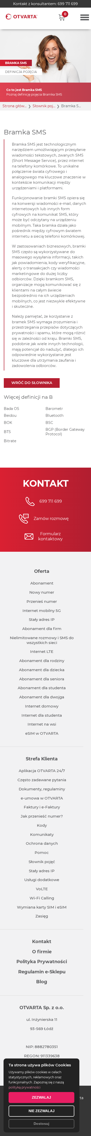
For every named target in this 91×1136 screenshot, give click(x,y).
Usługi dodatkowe (41, 879)
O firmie (42, 952)
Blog (41, 982)
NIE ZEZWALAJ (42, 1111)
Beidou (10, 415)
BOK (8, 422)
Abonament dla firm (41, 628)
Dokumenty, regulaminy (42, 789)
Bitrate (10, 441)
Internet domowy (41, 706)
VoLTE (42, 888)
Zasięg (41, 916)
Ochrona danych (42, 843)
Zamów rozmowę (51, 518)
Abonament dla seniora (41, 679)
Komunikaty (42, 834)
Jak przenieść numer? (42, 816)
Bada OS (11, 408)
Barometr (54, 408)
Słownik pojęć (42, 861)
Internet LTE (41, 651)
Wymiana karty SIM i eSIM (41, 907)
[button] (62, 17)
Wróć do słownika (31, 382)
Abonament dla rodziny (41, 660)
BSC (49, 422)
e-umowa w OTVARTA (42, 798)
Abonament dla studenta (42, 687)
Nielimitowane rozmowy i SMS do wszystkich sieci (42, 640)
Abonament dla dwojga (41, 697)
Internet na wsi (42, 724)
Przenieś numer (42, 601)
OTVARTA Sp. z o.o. (41, 1007)
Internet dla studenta (41, 715)
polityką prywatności (24, 1087)
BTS (7, 431)
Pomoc (42, 852)
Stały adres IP (42, 619)
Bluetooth (54, 415)
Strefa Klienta (42, 759)
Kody (42, 825)
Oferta (41, 571)
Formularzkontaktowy (50, 536)
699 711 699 (68, 4)
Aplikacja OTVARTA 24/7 (42, 770)
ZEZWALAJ (41, 1097)
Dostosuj (41, 1124)
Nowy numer (41, 592)
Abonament (41, 583)
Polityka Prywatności (41, 961)
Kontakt (41, 941)
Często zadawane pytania (41, 779)
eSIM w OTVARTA (41, 733)
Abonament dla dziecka (41, 669)
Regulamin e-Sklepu (41, 972)
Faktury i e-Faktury (42, 807)
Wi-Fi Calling (42, 898)
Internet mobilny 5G (41, 610)
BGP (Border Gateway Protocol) (65, 431)
